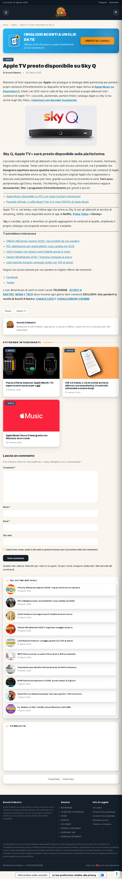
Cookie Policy (68, 779)
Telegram (102, 2)
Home (5, 25)
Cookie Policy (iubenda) (104, 816)
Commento (9, 467)
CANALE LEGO (45, 298)
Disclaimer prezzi (101, 820)
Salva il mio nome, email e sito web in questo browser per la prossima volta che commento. (52, 549)
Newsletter (114, 2)
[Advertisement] (24, 748)
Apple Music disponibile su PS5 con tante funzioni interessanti (43, 196)
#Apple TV (21, 311)
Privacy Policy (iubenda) (104, 812)
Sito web (7, 535)
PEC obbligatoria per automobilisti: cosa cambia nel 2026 (40, 246)
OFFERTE (65, 820)
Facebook (12, 277)
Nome (6, 507)
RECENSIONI (66, 807)
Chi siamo (97, 807)
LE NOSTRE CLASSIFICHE (72, 812)
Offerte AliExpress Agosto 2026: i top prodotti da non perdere (42, 241)
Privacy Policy (54, 779)
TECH (29, 294)
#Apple (8, 311)
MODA (19, 294)
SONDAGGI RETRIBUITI (71, 836)
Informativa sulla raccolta (32, 875)
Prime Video (81, 214)
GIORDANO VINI (68, 832)
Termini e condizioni (102, 824)
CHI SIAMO (66, 824)
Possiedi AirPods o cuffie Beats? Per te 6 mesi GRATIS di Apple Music (47, 201)
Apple (14, 25)
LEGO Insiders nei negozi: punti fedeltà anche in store (38, 251)
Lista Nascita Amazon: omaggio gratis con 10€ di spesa (39, 262)
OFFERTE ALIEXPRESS (71, 828)
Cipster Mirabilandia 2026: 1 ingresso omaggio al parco (39, 257)
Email (6, 521)
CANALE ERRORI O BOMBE (73, 298)
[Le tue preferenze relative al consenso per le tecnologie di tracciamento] (117, 874)
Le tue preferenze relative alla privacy (74, 875)
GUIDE (64, 816)
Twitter (10, 282)
